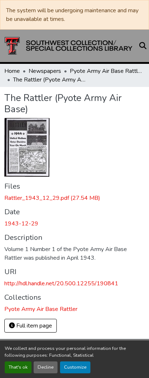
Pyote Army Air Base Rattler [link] (106, 71)
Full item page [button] (33, 326)
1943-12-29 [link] (21, 224)
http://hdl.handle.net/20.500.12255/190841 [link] (61, 283)
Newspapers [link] (45, 71)
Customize (75, 367)
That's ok (18, 367)
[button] (68, 46)
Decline (46, 367)
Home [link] (12, 71)
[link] (74, 198)
